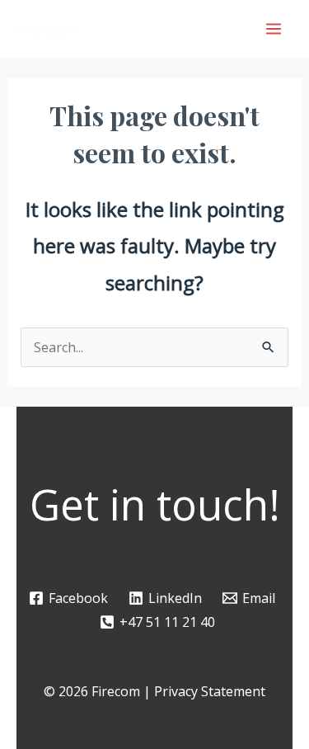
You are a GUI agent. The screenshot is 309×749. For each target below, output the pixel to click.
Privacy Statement (209, 691)
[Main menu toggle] (274, 29)
